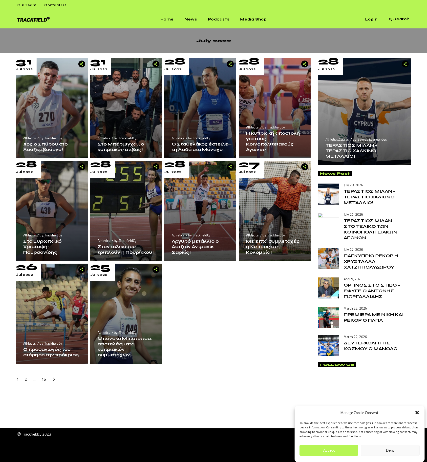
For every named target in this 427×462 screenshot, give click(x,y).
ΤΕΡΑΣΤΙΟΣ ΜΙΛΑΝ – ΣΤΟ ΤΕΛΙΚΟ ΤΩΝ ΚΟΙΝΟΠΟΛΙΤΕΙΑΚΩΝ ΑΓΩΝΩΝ (370, 229)
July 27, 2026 (353, 214)
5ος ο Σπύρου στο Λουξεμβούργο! (45, 146)
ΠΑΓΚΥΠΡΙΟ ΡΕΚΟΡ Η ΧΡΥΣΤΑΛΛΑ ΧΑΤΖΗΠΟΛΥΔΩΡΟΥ (371, 261)
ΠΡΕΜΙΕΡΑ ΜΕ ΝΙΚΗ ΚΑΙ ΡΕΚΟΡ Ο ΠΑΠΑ (374, 317)
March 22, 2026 (355, 308)
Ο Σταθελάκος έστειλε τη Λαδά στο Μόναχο (200, 146)
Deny (390, 450)
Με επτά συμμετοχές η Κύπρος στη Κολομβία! (273, 246)
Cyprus (344, 139)
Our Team (26, 5)
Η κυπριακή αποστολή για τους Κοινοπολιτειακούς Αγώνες (273, 141)
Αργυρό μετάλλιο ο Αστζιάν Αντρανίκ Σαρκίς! (195, 246)
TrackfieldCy (53, 138)
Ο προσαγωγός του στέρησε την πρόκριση (51, 352)
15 (44, 379)
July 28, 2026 (353, 185)
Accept (329, 450)
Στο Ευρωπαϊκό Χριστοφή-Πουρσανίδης (42, 246)
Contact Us (55, 5)
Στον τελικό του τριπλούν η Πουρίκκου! (126, 249)
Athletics (29, 138)
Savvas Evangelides (372, 139)
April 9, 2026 (353, 278)
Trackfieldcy (32, 434)
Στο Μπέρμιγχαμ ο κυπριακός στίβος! (121, 146)
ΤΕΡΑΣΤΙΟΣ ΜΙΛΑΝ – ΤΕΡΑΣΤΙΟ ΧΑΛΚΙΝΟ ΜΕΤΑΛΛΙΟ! (351, 151)
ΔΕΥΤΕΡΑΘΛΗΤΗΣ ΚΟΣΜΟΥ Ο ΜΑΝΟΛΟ (371, 345)
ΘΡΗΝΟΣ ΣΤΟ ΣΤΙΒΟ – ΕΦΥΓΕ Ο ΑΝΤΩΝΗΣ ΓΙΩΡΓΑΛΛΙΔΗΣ (372, 290)
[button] (417, 412)
